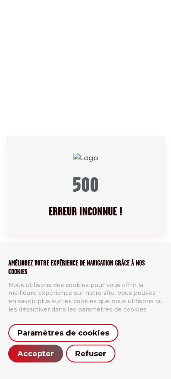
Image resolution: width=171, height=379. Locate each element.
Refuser (90, 353)
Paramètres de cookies (63, 333)
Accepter (35, 353)
